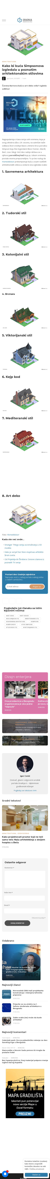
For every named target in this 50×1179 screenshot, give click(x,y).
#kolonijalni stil (12, 619)
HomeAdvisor (8, 161)
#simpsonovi (11, 624)
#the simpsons (26, 624)
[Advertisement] (23, 474)
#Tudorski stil (11, 627)
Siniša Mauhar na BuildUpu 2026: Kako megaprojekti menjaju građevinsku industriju (21, 969)
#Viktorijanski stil (30, 627)
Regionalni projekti (23, 739)
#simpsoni (34, 621)
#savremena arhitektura (15, 621)
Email (7, 905)
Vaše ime (8, 892)
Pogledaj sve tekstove (25, 790)
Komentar (9, 868)
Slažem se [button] (36, 1175)
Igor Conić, (10, 78)
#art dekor (24, 616)
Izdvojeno (21, 722)
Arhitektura (9, 61)
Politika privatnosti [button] (36, 1169)
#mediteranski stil (32, 619)
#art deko (10, 616)
